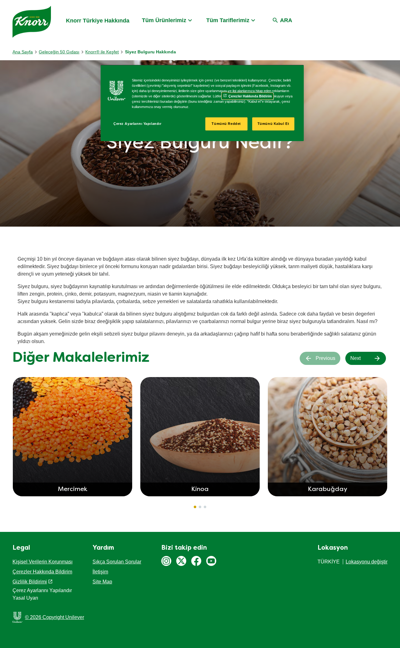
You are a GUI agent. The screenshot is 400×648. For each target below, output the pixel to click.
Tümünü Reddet (226, 123)
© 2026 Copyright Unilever (54, 617)
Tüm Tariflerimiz (227, 20)
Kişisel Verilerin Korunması (42, 561)
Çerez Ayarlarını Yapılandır (137, 123)
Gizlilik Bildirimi (29, 581)
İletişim (100, 571)
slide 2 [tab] (200, 507)
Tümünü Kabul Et (273, 123)
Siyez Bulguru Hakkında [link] (150, 51)
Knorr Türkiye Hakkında (97, 20)
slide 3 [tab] (205, 507)
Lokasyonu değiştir (367, 561)
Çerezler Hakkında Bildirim (42, 571)
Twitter (181, 561)
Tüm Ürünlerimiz (164, 20)
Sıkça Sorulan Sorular (116, 561)
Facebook (196, 561)
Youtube (211, 561)
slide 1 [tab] (195, 507)
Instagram (166, 561)
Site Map (102, 581)
